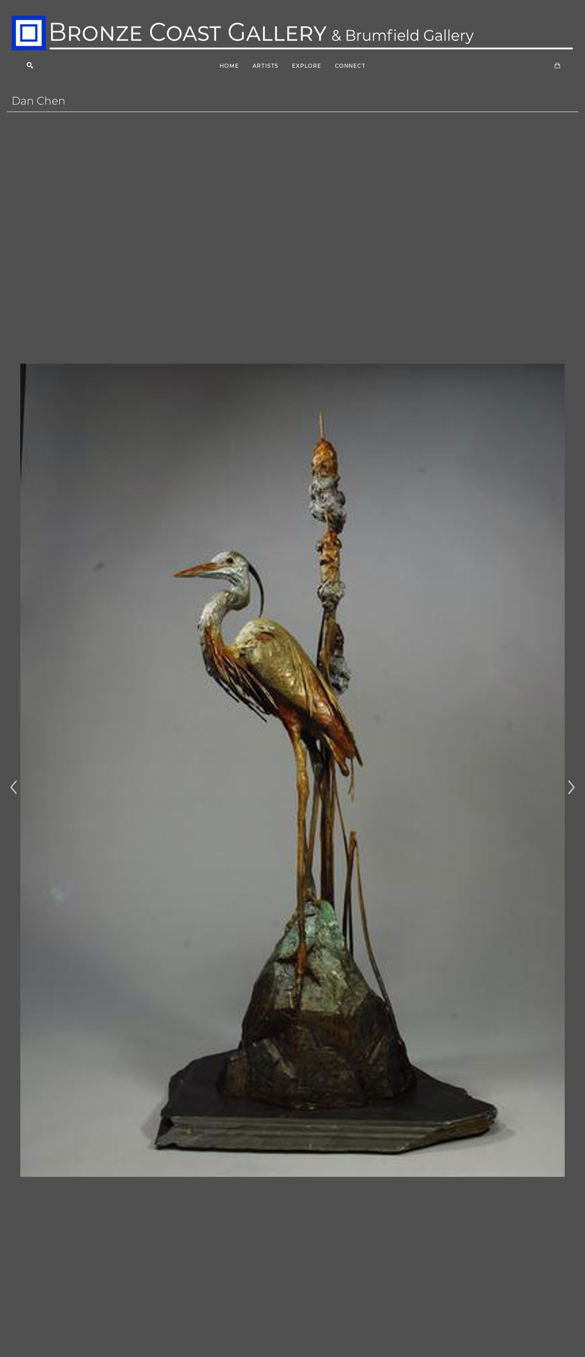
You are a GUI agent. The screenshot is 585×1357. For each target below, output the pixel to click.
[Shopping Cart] (557, 65)
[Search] (30, 65)
